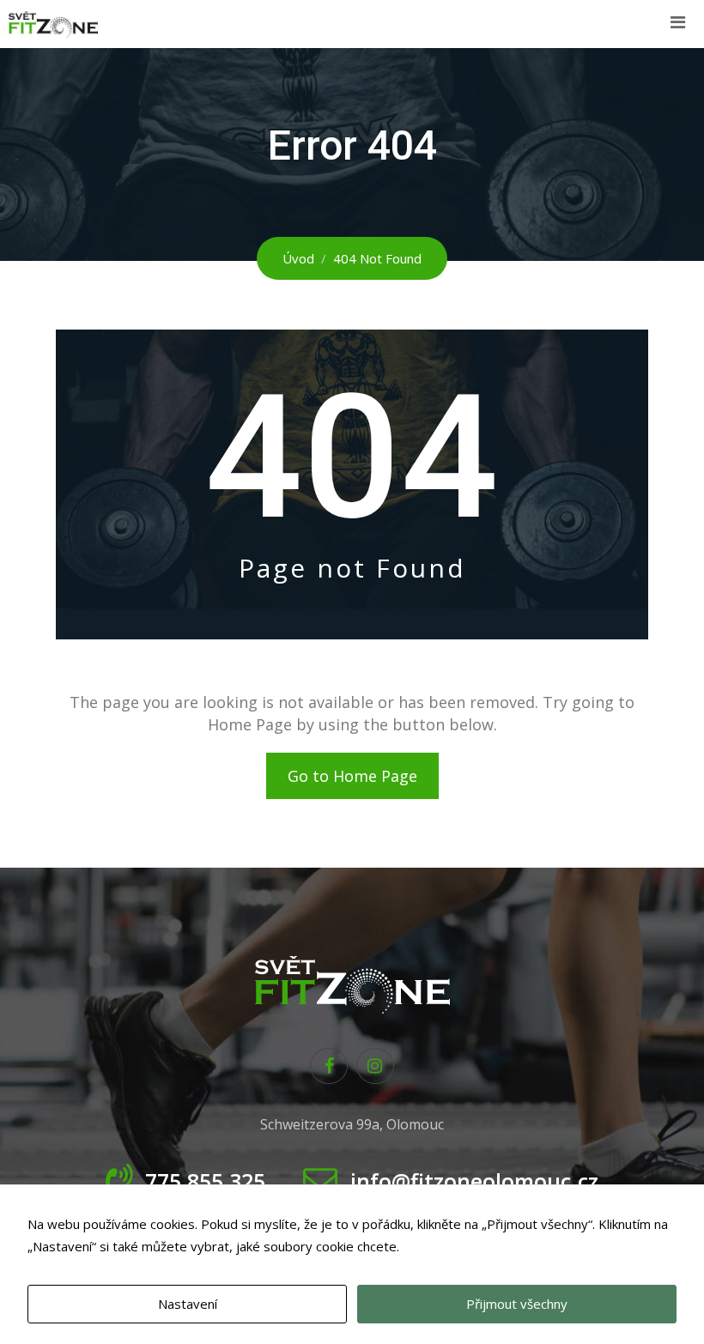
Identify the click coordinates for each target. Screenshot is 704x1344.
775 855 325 (205, 1181)
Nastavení (187, 1303)
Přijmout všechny (516, 1303)
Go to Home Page (352, 776)
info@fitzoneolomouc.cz (474, 1181)
